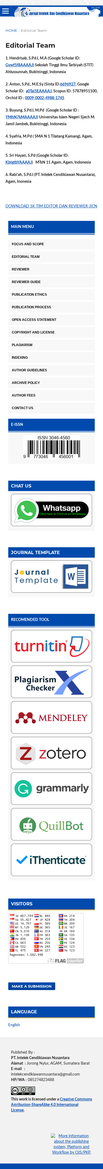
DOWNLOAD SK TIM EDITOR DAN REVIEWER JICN (51, 206)
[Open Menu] (5, 10)
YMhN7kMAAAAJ (21, 117)
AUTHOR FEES (23, 395)
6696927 (68, 84)
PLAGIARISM (22, 345)
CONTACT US (22, 408)
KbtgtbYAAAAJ (18, 162)
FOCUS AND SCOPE (28, 244)
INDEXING (20, 358)
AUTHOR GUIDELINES (29, 370)
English (14, 1025)
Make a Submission (32, 986)
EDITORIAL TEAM (26, 257)
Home (11, 30)
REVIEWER (20, 269)
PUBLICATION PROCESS (31, 307)
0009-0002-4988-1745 (44, 98)
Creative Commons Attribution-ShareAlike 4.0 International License (51, 1104)
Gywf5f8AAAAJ (19, 65)
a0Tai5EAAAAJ (39, 91)
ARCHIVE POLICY (26, 383)
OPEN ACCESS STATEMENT (34, 320)
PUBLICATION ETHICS (29, 294)
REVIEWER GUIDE (26, 282)
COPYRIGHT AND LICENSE (33, 332)
